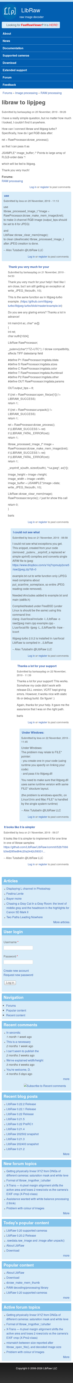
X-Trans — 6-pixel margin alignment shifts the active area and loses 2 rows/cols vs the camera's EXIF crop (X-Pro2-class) (37, 1189)
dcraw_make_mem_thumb (23, 1282)
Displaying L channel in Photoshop (28, 888)
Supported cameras (16, 55)
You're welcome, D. (18, 1069)
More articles (61, 922)
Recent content (15, 1015)
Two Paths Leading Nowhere (24, 917)
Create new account (16, 970)
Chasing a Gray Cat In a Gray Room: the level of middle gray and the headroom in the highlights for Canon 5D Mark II (37, 907)
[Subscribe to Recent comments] (36, 1086)
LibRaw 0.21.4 (15, 1129)
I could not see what (26, 532)
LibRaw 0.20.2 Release (21, 1235)
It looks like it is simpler (19, 827)
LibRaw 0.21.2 (15, 1149)
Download (9, 63)
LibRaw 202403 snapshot (22, 1144)
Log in (33, 187)
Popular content (16, 1010)
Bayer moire (14, 898)
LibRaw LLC (50, 1368)
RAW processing (51, 93)
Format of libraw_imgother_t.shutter (28, 1180)
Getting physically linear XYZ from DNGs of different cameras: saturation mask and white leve (37, 1173)
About (7, 33)
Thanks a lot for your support (37, 666)
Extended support (15, 70)
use (6, 196)
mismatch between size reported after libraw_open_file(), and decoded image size (33, 1345)
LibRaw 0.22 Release (20, 1114)
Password (11, 956)
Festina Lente (15, 893)
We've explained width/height (24, 1060)
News (6, 41)
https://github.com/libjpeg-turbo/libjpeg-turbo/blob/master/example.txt (34, 303)
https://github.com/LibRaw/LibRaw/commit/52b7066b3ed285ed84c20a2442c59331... (36, 849)
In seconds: (13, 1032)
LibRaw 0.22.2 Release (21, 1104)
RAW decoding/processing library (27, 1287)
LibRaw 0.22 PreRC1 (19, 1124)
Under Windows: (33, 732)
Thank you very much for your (29, 267)
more (66, 1079)
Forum (7, 77)
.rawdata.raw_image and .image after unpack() (35, 1240)
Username (11, 942)
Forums (7, 93)
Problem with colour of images (25, 1208)
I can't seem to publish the (22, 1051)
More (66, 1154)
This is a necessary (18, 1042)
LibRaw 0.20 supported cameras (26, 1230)
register (44, 187)
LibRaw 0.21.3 (15, 1139)
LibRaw (30, 10)
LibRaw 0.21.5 (15, 1119)
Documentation (13, 48)
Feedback (9, 85)
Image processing (26, 93)
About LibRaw (15, 1245)
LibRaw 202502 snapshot (22, 1134)
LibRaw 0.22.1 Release (21, 1109)
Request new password (18, 975)
